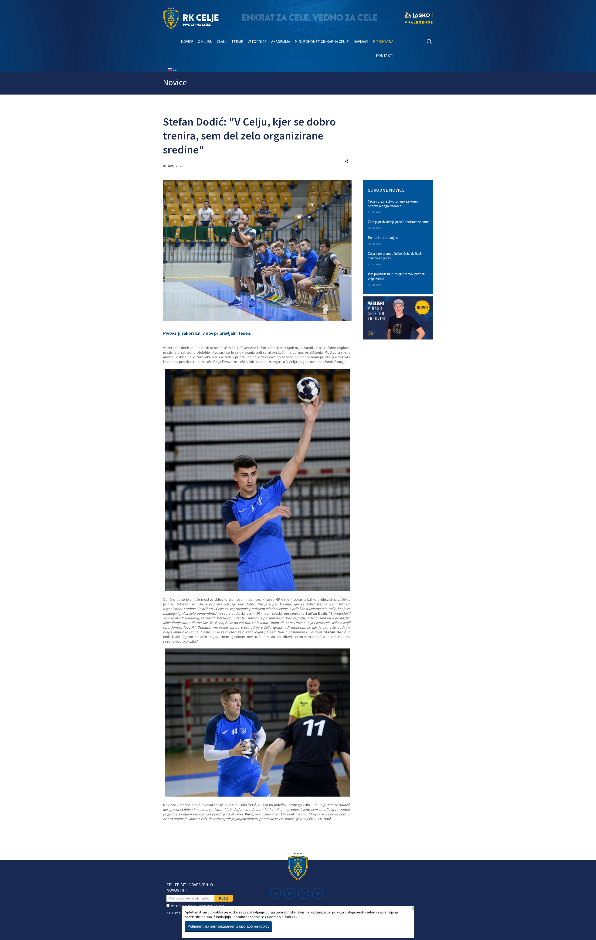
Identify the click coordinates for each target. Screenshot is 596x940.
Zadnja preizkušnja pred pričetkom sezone (398, 222)
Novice (187, 41)
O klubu (205, 41)
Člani (222, 41)
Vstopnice (257, 41)
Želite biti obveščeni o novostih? (189, 887)
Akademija (280, 41)
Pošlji (223, 898)
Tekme (237, 41)
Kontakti (384, 55)
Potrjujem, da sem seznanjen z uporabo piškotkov (228, 926)
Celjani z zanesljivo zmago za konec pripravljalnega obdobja (393, 203)
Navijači (360, 41)
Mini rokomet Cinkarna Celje (322, 41)
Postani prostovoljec (383, 237)
